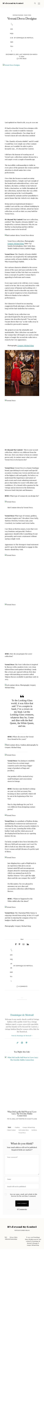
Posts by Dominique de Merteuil (21, 1035)
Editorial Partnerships (11, 1239)
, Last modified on (22, 1119)
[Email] (23, 944)
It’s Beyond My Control (13, 3)
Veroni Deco (22, 1132)
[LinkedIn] (28, 944)
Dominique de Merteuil (24, 38)
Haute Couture (12, 1130)
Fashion (17, 1127)
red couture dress (24, 1130)
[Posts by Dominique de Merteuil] (12, 37)
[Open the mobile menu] (39, 3)
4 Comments (23, 986)
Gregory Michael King (25, 345)
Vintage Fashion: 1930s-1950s (22, 15)
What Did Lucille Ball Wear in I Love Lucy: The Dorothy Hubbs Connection (22, 1114)
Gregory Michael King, (16, 243)
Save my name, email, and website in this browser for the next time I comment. (23, 1195)
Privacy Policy (13, 1237)
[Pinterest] (19, 944)
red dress (34, 1130)
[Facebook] (15, 944)
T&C (6, 1237)
